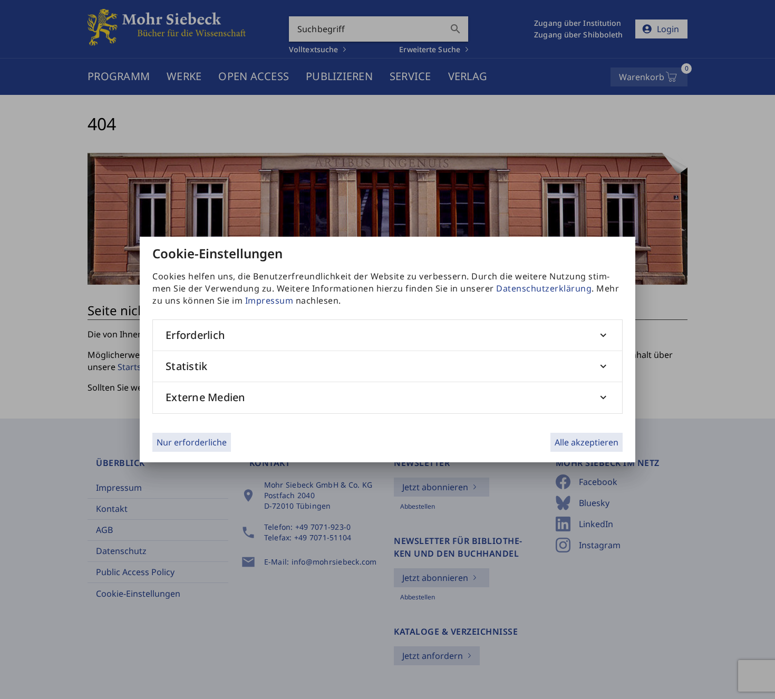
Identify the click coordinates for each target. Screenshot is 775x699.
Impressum (269, 300)
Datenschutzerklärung (544, 288)
